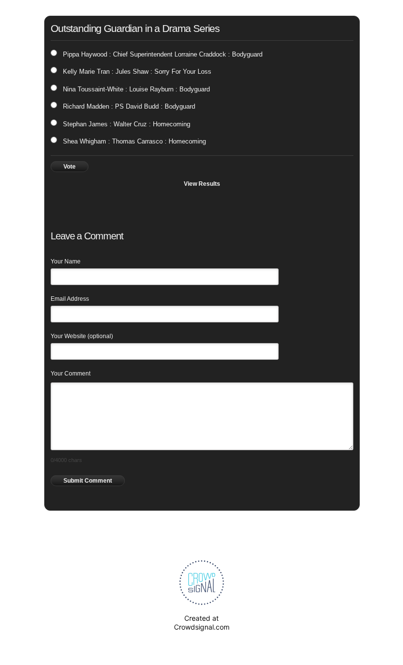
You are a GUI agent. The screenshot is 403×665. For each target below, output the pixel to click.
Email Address (70, 298)
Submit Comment (87, 480)
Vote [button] (69, 166)
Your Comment (70, 373)
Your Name (66, 261)
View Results (202, 183)
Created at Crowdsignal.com (202, 622)
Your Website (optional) (82, 336)
